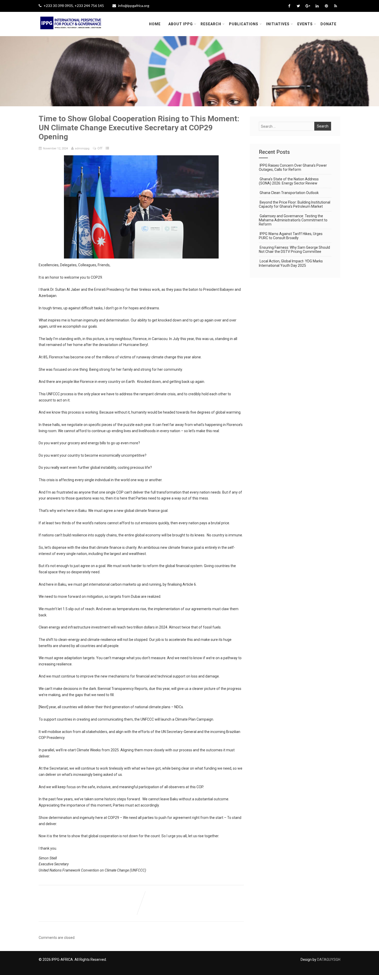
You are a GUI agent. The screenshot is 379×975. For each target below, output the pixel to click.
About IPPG (180, 24)
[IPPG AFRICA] (71, 32)
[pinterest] (326, 6)
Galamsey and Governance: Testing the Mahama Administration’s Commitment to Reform (293, 220)
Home (155, 24)
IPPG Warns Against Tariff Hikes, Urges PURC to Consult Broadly (291, 236)
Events (305, 24)
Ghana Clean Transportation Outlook (289, 193)
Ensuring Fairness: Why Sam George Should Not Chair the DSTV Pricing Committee (294, 249)
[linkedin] (317, 6)
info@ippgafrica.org (133, 5)
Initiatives (278, 24)
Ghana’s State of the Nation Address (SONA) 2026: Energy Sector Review (289, 181)
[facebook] (289, 6)
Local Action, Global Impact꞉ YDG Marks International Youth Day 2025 (291, 263)
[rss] (335, 6)
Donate (328, 24)
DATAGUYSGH (328, 959)
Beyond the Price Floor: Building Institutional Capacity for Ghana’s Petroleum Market (294, 204)
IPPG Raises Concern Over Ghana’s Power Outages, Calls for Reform (293, 167)
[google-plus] (307, 6)
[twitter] (298, 6)
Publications (243, 24)
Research (211, 24)
